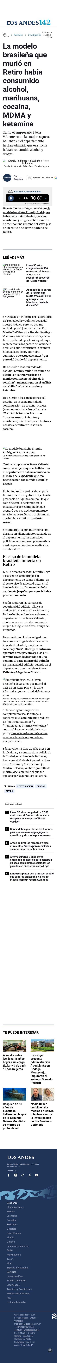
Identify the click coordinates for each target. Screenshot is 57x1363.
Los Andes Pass (15, 1276)
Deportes (11, 1228)
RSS (9, 1298)
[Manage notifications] (50, 1350)
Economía (12, 1215)
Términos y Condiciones (19, 1289)
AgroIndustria (14, 1254)
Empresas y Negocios (18, 1246)
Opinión (11, 1241)
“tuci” (19, 649)
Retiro (9, 791)
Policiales (18, 35)
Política (11, 1211)
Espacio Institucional (17, 1267)
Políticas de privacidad (18, 1293)
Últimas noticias (15, 1207)
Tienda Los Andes (16, 1280)
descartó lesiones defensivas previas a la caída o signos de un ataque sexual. (25, 737)
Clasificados (13, 1285)
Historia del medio (16, 1302)
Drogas (41, 786)
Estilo (10, 1250)
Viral (9, 1263)
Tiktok (22, 1175)
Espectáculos (14, 1233)
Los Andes (6, 35)
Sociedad (12, 1220)
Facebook (8, 1175)
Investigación (25, 786)
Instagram (15, 1175)
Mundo (10, 1237)
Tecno (10, 1259)
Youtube (36, 1175)
